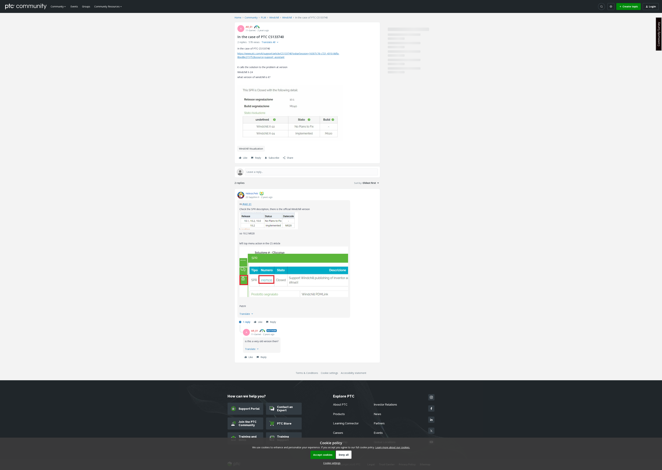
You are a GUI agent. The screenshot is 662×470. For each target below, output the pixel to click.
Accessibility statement (353, 373)
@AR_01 (247, 204)
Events (74, 6)
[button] (628, 6)
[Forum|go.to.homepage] (26, 6)
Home (237, 17)
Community (251, 17)
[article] (307, 258)
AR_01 (249, 26)
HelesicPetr (252, 193)
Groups (86, 6)
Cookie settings (329, 373)
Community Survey (659, 34)
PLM (263, 17)
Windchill (274, 17)
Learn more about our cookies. (392, 447)
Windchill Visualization (251, 148)
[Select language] (611, 6)
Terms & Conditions (307, 373)
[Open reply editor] (307, 171)
